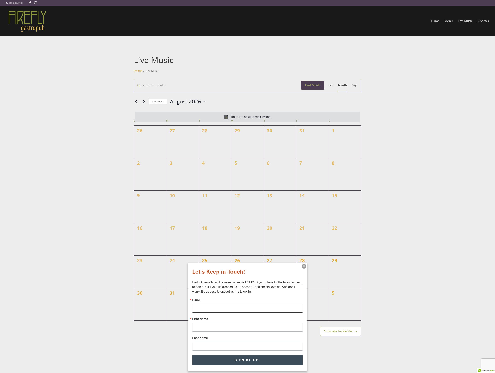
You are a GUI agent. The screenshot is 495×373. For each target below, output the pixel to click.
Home (435, 21)
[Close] (304, 266)
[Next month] (143, 101)
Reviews (483, 21)
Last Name (200, 337)
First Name (200, 318)
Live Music (465, 21)
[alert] (247, 117)
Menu (449, 21)
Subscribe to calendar (338, 331)
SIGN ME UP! (247, 360)
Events (138, 71)
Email (196, 299)
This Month (158, 101)
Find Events (312, 85)
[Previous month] (136, 101)
